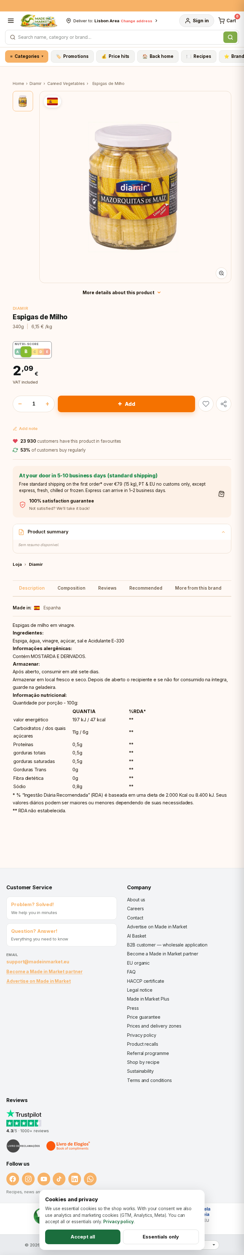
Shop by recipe (143, 1062)
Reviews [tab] (107, 588)
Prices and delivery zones (154, 1026)
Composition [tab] (71, 588)
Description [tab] (32, 588)
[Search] (230, 37)
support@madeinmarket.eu (37, 961)
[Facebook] (12, 1179)
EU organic (138, 963)
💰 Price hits (115, 56)
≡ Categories (26, 56)
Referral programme (148, 1053)
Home (18, 83)
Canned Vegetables (66, 83)
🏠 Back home (157, 56)
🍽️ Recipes (198, 56)
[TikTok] (59, 1179)
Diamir (36, 83)
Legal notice (139, 990)
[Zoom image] (221, 273)
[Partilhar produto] (223, 404)
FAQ (131, 971)
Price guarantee (143, 1017)
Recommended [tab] (145, 588)
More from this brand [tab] (198, 588)
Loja (17, 564)
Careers (135, 908)
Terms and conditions (149, 1080)
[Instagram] (28, 1179)
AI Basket (136, 936)
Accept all (83, 1237)
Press (133, 1008)
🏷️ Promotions (72, 56)
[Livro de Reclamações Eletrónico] (23, 1146)
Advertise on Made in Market (38, 981)
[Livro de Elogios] (68, 1146)
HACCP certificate (145, 981)
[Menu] (11, 20)
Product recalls (142, 1044)
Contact (135, 917)
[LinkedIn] (74, 1179)
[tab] (23, 101)
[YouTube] (43, 1179)
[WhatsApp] (90, 1179)
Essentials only (161, 1237)
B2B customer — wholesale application (167, 944)
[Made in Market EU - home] (38, 20)
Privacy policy (141, 1035)
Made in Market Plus (148, 999)
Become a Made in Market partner (44, 971)
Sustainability (140, 1071)
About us (136, 899)
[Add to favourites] (206, 404)
